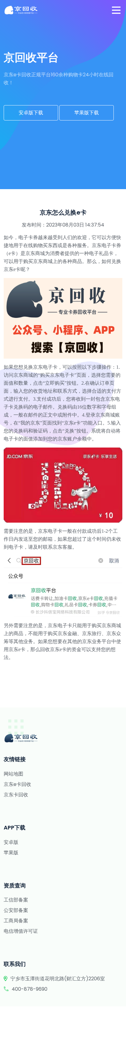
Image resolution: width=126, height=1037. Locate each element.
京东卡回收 (16, 794)
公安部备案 (16, 910)
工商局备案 (16, 920)
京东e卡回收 (17, 784)
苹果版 (11, 852)
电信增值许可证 (21, 931)
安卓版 (11, 842)
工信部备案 (16, 899)
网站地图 (13, 773)
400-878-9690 (29, 989)
